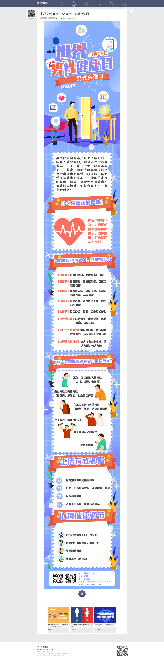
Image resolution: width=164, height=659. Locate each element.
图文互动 (86, 5)
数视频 (99, 5)
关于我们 (49, 651)
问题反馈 (44, 651)
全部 (61, 5)
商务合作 (39, 651)
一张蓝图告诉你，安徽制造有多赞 (104, 624)
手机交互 (124, 5)
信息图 (74, 5)
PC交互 (112, 5)
